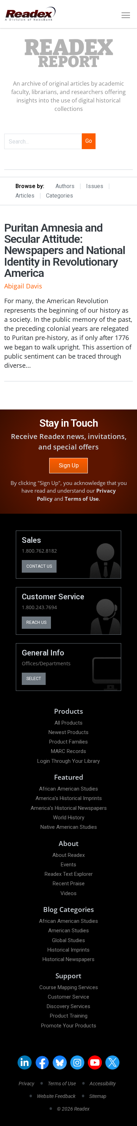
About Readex (68, 855)
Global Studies (68, 940)
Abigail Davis (23, 286)
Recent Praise (69, 883)
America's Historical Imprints (68, 798)
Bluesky (59, 1062)
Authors (65, 186)
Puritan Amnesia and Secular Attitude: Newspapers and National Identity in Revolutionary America (64, 250)
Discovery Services (68, 1006)
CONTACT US (39, 566)
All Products (68, 723)
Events (68, 864)
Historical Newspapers (68, 959)
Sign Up (69, 465)
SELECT (33, 678)
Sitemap (97, 1096)
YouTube (95, 1062)
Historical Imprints (68, 950)
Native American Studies (68, 827)
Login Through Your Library (68, 761)
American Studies (68, 930)
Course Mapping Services (68, 987)
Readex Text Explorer (69, 874)
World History (68, 817)
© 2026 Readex (73, 1109)
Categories (59, 196)
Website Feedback (56, 1096)
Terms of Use (82, 498)
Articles (24, 196)
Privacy (26, 1083)
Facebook (42, 1062)
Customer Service (68, 997)
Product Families (68, 742)
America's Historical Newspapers (69, 808)
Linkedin (24, 1062)
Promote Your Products (68, 1025)
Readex (68, 53)
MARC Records (68, 751)
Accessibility (103, 1083)
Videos (68, 893)
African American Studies (68, 789)
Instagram (77, 1062)
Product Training (68, 1016)
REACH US (36, 622)
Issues (94, 186)
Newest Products (68, 732)
